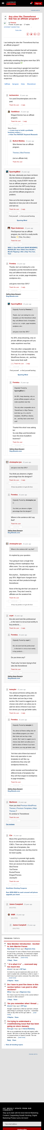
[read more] (24, 957)
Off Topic (23, 969)
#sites (23, 84)
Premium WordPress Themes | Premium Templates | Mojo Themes (23, 808)
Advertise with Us (35, 10)
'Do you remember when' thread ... (22, 1003)
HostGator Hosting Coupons (16, 888)
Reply (9, 960)
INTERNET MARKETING (12, 27)
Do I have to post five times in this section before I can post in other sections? (22, 987)
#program (15, 84)
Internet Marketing (29, 1029)
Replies (10, 980)
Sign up (38, 3)
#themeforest (31, 84)
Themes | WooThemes (21, 153)
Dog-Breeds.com (12, 296)
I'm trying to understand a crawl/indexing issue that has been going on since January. (23, 1023)
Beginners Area (30, 949)
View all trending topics (13, 1044)
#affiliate (7, 84)
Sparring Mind (22, 220)
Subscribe (18, 30)
